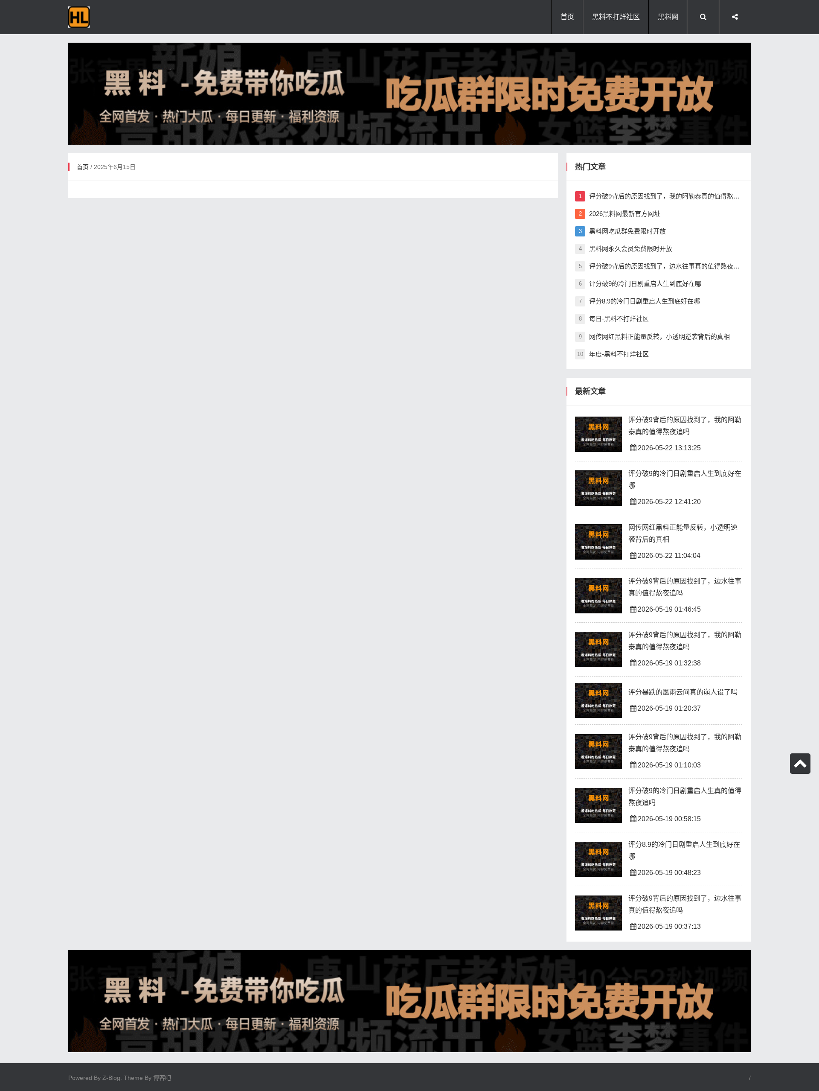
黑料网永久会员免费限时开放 (625, 248)
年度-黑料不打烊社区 (613, 354)
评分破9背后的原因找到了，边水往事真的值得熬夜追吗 (660, 266)
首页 (567, 16)
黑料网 (668, 16)
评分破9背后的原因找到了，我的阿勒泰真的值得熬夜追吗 (660, 196)
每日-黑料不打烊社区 (614, 318)
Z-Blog (111, 1077)
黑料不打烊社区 (616, 16)
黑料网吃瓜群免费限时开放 (622, 231)
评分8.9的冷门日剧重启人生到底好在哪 (639, 301)
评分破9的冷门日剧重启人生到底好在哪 (640, 283)
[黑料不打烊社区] (115, 17)
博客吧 (162, 1077)
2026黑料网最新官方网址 (619, 213)
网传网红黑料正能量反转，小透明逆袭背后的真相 (654, 336)
